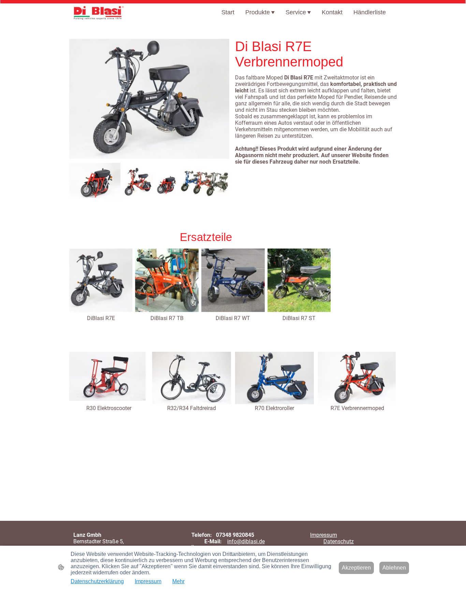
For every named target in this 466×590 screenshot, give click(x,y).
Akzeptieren (356, 568)
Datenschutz (338, 541)
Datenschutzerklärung (97, 581)
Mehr (178, 581)
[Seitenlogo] (98, 12)
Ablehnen (394, 568)
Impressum (323, 535)
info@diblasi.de (246, 541)
